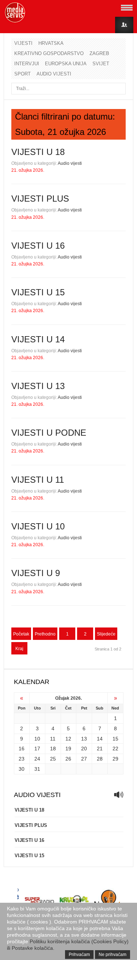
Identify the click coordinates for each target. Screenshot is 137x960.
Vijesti (23, 43)
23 (21, 759)
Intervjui (26, 63)
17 (37, 748)
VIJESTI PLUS (40, 198)
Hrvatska (51, 43)
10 (37, 739)
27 (84, 759)
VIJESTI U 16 (38, 245)
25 (53, 759)
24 (37, 759)
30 (21, 769)
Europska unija (66, 63)
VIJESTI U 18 (38, 152)
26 (68, 759)
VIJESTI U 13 (38, 386)
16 (21, 748)
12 (68, 739)
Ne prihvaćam (112, 954)
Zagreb (99, 53)
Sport (22, 74)
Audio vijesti (54, 74)
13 (84, 739)
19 (68, 748)
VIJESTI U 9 (35, 573)
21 (100, 748)
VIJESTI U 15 (38, 292)
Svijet (100, 63)
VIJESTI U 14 (38, 339)
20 (84, 748)
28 (100, 759)
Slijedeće (106, 634)
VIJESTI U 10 (38, 526)
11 (53, 739)
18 (53, 748)
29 (115, 759)
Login (124, 25)
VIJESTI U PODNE (48, 433)
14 (100, 739)
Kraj (19, 648)
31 (37, 769)
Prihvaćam (79, 954)
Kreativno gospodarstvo (49, 53)
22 (115, 748)
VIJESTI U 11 (37, 480)
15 (115, 739)
